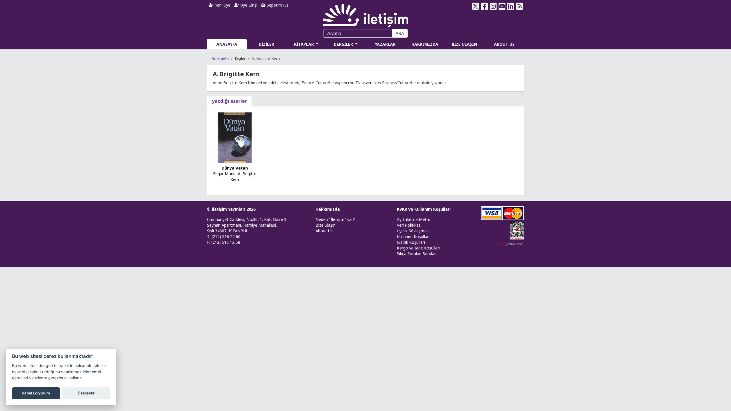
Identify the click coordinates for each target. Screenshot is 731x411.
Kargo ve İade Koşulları (418, 248)
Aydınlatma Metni (413, 219)
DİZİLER (266, 44)
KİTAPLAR (304, 44)
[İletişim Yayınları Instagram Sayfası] (493, 6)
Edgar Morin (224, 173)
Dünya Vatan (235, 168)
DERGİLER (344, 44)
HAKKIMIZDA (424, 44)
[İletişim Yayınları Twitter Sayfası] (475, 6)
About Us (324, 230)
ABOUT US (504, 44)
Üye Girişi (248, 5)
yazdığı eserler (229, 101)
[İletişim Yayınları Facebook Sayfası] (484, 6)
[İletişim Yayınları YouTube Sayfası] (501, 6)
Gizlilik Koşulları (411, 242)
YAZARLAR (385, 44)
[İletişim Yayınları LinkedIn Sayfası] (510, 6)
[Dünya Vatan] (235, 137)
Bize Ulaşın (326, 225)
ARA (399, 33)
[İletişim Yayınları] (365, 14)
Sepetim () (277, 5)
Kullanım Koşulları (413, 236)
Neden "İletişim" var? (335, 219)
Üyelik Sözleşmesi (413, 230)
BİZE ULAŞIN (464, 44)
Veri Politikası (409, 225)
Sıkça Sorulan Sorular (416, 253)
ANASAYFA (226, 44)
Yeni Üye (222, 5)
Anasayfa (220, 58)
